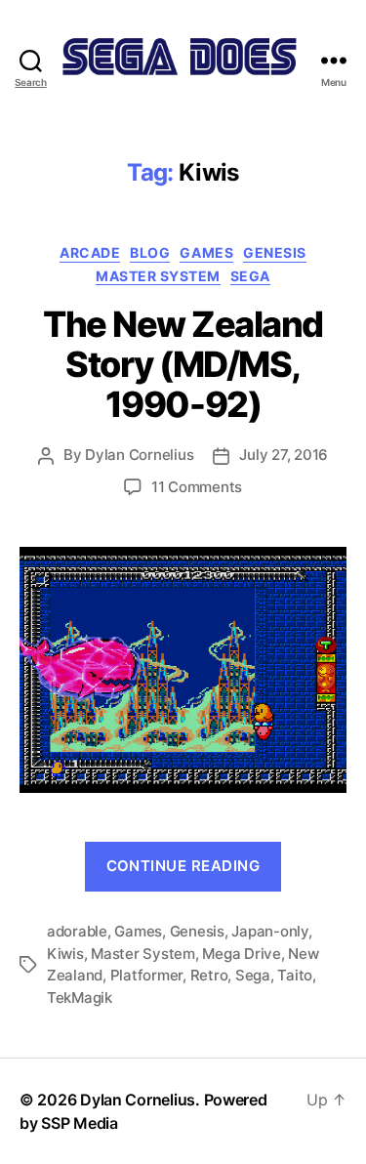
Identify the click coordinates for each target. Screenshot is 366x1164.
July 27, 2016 (283, 454)
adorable (77, 931)
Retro (209, 975)
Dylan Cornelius (139, 454)
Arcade (90, 252)
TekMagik (79, 997)
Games (206, 252)
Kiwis (65, 953)
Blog (150, 252)
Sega (250, 276)
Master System (158, 276)
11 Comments (196, 487)
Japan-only (269, 931)
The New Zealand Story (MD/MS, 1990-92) (183, 364)
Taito (294, 975)
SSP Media (79, 1123)
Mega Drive (241, 953)
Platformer (146, 975)
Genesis (274, 252)
